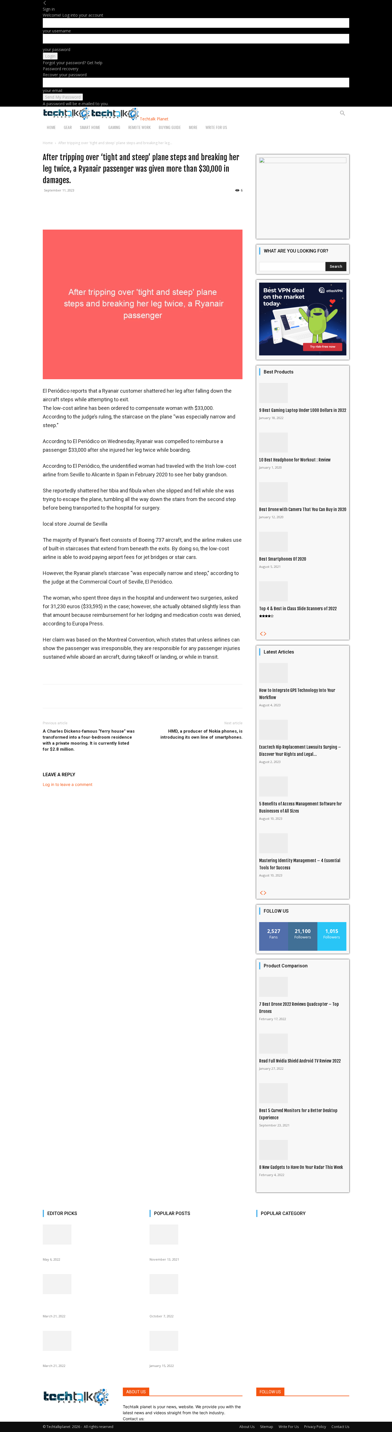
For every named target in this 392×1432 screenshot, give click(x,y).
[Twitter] (271, 1406)
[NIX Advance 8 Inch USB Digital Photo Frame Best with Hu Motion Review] (89, 1284)
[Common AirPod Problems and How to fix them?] (89, 1341)
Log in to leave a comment (67, 784)
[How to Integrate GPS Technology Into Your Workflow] (302, 673)
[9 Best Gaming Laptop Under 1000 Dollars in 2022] (302, 393)
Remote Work (139, 127)
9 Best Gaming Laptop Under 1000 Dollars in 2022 (302, 410)
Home (51, 127)
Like (274, 924)
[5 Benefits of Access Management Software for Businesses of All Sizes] (302, 786)
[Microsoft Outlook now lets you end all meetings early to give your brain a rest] (196, 1284)
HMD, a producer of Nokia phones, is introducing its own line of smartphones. (201, 734)
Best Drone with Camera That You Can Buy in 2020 (302, 509)
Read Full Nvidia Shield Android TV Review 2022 (300, 1061)
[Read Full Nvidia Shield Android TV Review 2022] (302, 1044)
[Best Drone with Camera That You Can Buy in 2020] (302, 492)
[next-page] (265, 633)
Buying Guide (170, 127)
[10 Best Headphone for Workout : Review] (302, 443)
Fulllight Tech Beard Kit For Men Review (184, 1252)
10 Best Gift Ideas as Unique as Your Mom (79, 1252)
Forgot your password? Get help (72, 62)
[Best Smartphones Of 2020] (302, 542)
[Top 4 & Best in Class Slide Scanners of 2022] (302, 591)
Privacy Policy (315, 1426)
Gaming (114, 127)
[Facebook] (257, 1406)
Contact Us (340, 1426)
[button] (342, 114)
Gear (68, 127)
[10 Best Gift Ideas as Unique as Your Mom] (89, 1234)
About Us (247, 1426)
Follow (303, 924)
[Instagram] (261, 1406)
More (193, 127)
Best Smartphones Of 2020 (282, 559)
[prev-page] (261, 633)
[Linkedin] (266, 1406)
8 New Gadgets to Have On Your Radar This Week (301, 1167)
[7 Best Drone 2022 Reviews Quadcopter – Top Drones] (302, 987)
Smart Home (90, 127)
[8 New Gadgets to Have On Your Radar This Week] (302, 1150)
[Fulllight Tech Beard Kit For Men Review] (196, 1234)
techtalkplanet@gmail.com (170, 1418)
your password (56, 49)
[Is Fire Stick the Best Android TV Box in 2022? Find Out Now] (196, 1341)
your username (57, 31)
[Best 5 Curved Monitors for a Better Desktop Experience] (302, 1093)
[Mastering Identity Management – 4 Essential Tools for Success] (302, 843)
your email (52, 90)
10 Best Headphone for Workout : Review (295, 460)
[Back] (45, 3)
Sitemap (266, 1426)
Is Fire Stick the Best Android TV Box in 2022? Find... (195, 1358)
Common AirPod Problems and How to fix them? (85, 1358)
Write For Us (216, 127)
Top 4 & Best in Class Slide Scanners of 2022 (298, 608)
